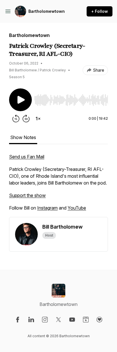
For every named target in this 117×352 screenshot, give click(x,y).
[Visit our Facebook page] (17, 319)
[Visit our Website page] (86, 319)
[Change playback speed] (38, 119)
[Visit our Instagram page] (45, 319)
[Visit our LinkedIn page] (31, 319)
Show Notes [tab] (23, 137)
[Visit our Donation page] (99, 319)
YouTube (77, 208)
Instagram (47, 208)
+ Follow (99, 11)
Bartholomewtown (46, 11)
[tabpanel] (58, 185)
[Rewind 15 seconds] (16, 119)
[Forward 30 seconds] (26, 119)
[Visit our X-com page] (58, 319)
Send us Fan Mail (26, 157)
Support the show (27, 195)
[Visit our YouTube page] (72, 319)
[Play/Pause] (20, 99)
